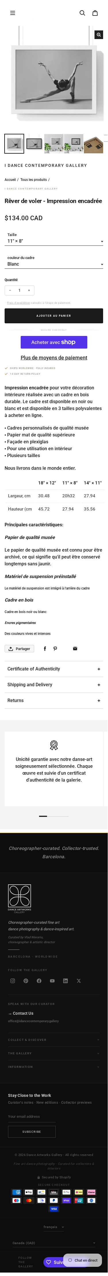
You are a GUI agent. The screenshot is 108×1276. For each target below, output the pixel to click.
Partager (23, 649)
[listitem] (12, 980)
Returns (15, 700)
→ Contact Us (20, 1013)
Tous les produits (33, 180)
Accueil (10, 180)
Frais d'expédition (18, 302)
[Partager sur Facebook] (45, 648)
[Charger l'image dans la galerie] (14, 143)
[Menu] (12, 12)
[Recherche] (82, 12)
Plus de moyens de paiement (54, 358)
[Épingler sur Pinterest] (55, 648)
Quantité (11, 280)
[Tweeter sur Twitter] (65, 648)
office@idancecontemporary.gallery (33, 1021)
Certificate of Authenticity (33, 669)
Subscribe (31, 1131)
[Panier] (95, 12)
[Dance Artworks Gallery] (54, 898)
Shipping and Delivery (29, 684)
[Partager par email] (75, 648)
